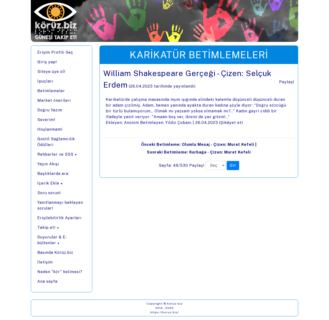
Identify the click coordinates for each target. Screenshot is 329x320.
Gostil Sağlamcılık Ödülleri (56, 142)
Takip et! (46, 227)
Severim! (46, 119)
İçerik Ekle (48, 183)
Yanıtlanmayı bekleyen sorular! (60, 205)
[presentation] (199, 121)
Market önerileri (54, 100)
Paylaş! (286, 82)
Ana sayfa (47, 281)
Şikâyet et (231, 122)
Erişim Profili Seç (55, 52)
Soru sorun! (49, 193)
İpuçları (45, 81)
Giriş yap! (47, 62)
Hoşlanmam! (50, 129)
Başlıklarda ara (52, 173)
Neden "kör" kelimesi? (59, 271)
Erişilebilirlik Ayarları (59, 218)
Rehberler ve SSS (55, 154)
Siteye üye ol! (51, 71)
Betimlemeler (51, 91)
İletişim (45, 262)
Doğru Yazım (49, 110)
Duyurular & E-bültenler (52, 240)
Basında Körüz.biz (55, 252)
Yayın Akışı (48, 164)
